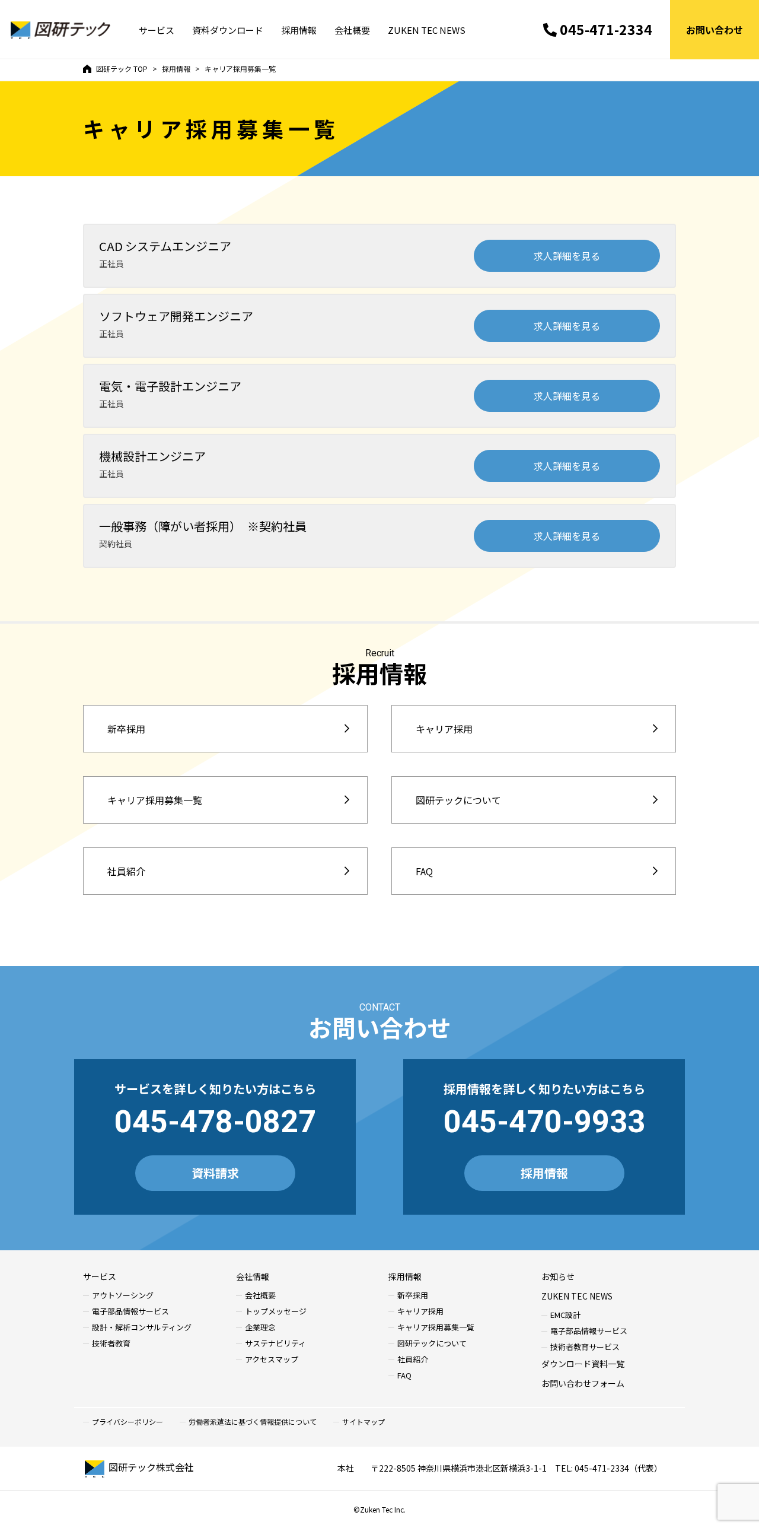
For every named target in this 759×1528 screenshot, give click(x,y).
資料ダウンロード (227, 30)
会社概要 (352, 30)
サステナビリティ (275, 1344)
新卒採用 (126, 729)
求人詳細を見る (567, 256)
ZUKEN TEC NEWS (426, 30)
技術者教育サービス (585, 1347)
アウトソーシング (123, 1296)
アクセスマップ (271, 1360)
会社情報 (252, 1276)
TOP (122, 68)
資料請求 (215, 1172)
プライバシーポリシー (127, 1422)
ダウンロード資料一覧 (582, 1363)
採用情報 (299, 30)
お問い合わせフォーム (582, 1383)
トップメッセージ (276, 1312)
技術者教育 (111, 1344)
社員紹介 (126, 871)
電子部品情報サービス (130, 1312)
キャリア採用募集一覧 (154, 800)
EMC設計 (565, 1315)
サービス (156, 30)
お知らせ (558, 1276)
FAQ (424, 871)
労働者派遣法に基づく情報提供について (253, 1422)
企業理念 (260, 1328)
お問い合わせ (714, 30)
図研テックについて (458, 800)
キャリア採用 (444, 729)
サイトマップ (363, 1422)
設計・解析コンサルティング (142, 1328)
